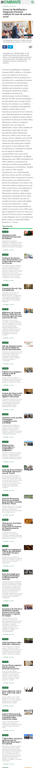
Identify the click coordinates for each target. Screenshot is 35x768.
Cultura (5, 6)
